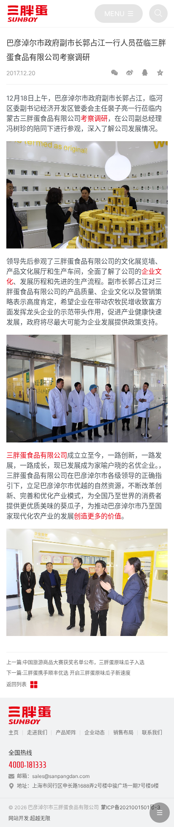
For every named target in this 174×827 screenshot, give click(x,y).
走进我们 (37, 732)
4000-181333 (27, 765)
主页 (13, 732)
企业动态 (94, 732)
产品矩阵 (66, 732)
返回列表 (16, 684)
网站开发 (18, 818)
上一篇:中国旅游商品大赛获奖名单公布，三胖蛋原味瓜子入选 (75, 662)
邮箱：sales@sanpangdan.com (53, 776)
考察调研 (94, 118)
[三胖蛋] (27, 13)
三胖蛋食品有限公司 (36, 455)
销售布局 (123, 732)
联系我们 (152, 732)
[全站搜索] (158, 13)
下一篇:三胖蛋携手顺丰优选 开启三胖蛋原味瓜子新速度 (68, 673)
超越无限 (40, 818)
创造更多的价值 (97, 516)
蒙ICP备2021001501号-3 (130, 807)
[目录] (119, 13)
